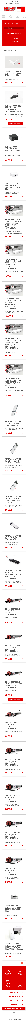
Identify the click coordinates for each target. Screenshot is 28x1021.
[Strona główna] (14, 9)
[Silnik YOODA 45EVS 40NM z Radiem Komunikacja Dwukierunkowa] (14, 860)
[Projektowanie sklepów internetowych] (14, 1012)
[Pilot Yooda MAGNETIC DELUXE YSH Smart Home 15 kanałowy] (14, 448)
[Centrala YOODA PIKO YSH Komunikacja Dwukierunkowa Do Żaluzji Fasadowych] (14, 97)
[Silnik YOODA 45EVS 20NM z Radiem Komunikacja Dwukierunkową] (14, 787)
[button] (3, 17)
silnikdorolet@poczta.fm (15, 33)
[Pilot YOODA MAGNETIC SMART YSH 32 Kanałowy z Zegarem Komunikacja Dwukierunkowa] (14, 561)
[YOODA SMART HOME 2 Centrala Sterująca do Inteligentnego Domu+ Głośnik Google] (14, 933)
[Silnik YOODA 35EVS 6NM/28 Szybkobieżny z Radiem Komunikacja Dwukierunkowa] (14, 673)
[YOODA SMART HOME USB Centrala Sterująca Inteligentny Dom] (14, 62)
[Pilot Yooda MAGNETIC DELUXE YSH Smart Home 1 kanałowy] (14, 410)
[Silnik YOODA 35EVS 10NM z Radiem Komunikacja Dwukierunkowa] (14, 600)
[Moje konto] (17, 17)
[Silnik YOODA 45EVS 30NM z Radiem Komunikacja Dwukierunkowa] (14, 823)
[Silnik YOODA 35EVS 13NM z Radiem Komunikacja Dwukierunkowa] (14, 636)
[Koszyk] (24, 17)
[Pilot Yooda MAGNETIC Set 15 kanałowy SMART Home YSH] (14, 525)
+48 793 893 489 (15, 39)
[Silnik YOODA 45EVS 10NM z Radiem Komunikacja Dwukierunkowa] (14, 750)
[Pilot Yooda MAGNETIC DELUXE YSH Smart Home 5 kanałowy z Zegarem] (14, 485)
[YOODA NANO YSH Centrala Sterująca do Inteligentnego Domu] (14, 896)
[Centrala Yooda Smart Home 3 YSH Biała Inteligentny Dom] (14, 138)
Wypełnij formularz (15, 28)
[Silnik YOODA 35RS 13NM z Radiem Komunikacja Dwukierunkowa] (14, 714)
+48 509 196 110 (15, 42)
